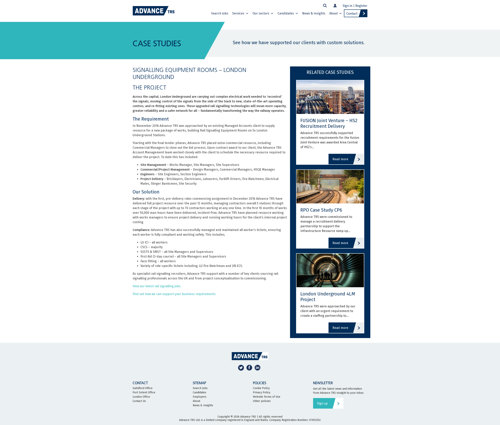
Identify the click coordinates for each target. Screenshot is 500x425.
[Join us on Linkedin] (257, 367)
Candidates (286, 13)
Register (361, 6)
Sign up (322, 403)
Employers (199, 396)
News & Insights (313, 13)
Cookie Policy (261, 388)
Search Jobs (219, 13)
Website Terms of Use (266, 396)
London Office (141, 396)
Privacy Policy (261, 392)
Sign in (347, 6)
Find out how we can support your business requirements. (174, 294)
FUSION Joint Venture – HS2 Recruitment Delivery (328, 123)
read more (340, 159)
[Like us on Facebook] (249, 367)
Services (238, 13)
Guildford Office (143, 388)
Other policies (262, 401)
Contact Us (139, 401)
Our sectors (261, 13)
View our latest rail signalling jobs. (157, 286)
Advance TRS (248, 416)
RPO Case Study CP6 (321, 210)
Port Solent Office (144, 392)
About (333, 13)
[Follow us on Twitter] (241, 367)
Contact (351, 13)
